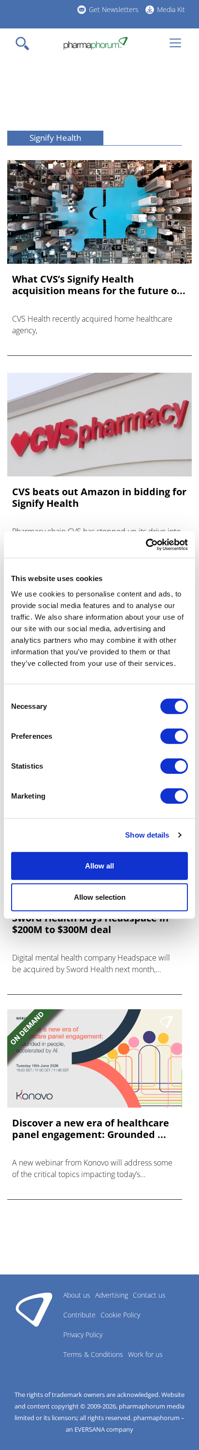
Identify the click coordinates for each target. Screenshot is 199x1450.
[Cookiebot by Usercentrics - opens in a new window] (145, 544)
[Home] (95, 43)
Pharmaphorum (34, 1309)
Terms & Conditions (93, 1354)
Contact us (149, 1295)
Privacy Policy (82, 1334)
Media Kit (171, 9)
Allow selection (100, 897)
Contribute (79, 1314)
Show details (147, 835)
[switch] (174, 736)
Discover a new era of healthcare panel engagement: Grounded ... (90, 1128)
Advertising (111, 1295)
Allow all (99, 865)
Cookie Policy (120, 1314)
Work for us (145, 1354)
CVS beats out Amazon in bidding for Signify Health (99, 497)
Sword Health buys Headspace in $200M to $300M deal (90, 923)
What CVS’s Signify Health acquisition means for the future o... (98, 285)
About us (76, 1295)
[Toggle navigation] (25, 43)
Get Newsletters (114, 9)
